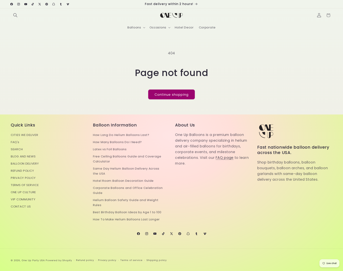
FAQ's (15, 142)
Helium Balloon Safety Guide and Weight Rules (125, 202)
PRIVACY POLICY (23, 178)
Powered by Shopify (59, 260)
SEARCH (17, 149)
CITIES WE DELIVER (24, 135)
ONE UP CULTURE (23, 192)
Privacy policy (107, 260)
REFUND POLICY (22, 171)
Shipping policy (156, 260)
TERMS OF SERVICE (25, 185)
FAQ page (224, 157)
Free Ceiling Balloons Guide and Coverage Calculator (127, 158)
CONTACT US (21, 206)
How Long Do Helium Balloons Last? (121, 135)
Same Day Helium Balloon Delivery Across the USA (126, 171)
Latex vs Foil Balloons (110, 149)
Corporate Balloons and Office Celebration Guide (128, 190)
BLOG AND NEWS (23, 156)
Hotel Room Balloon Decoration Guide (123, 181)
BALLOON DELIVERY (25, 163)
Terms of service (131, 260)
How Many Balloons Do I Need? (117, 142)
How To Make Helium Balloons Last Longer (126, 219)
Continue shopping (171, 94)
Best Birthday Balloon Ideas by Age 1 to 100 (127, 212)
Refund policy (85, 260)
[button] (15, 15)
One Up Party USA (33, 260)
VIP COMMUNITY (23, 199)
